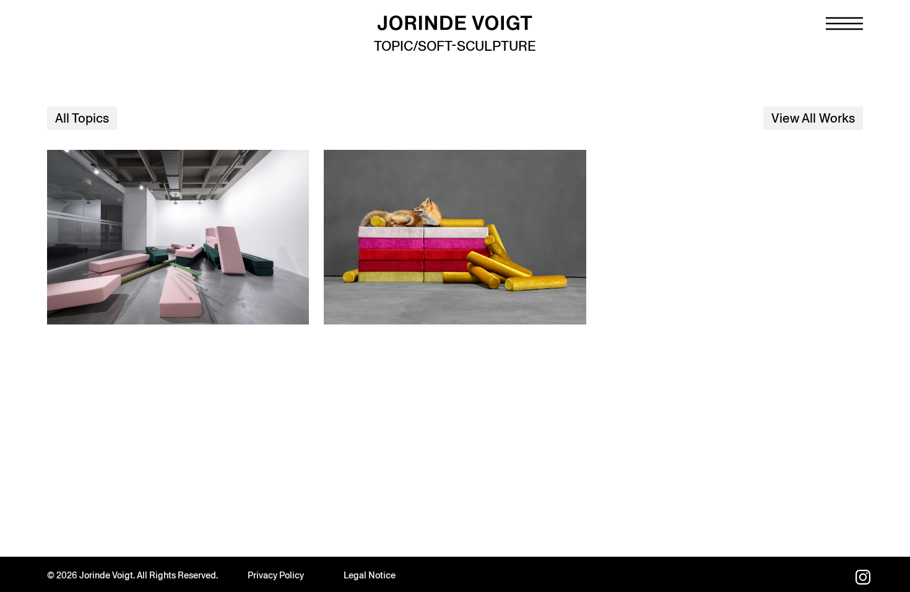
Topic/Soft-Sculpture (455, 46)
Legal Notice (370, 575)
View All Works (813, 118)
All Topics (82, 118)
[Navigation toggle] (844, 23)
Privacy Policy (276, 575)
